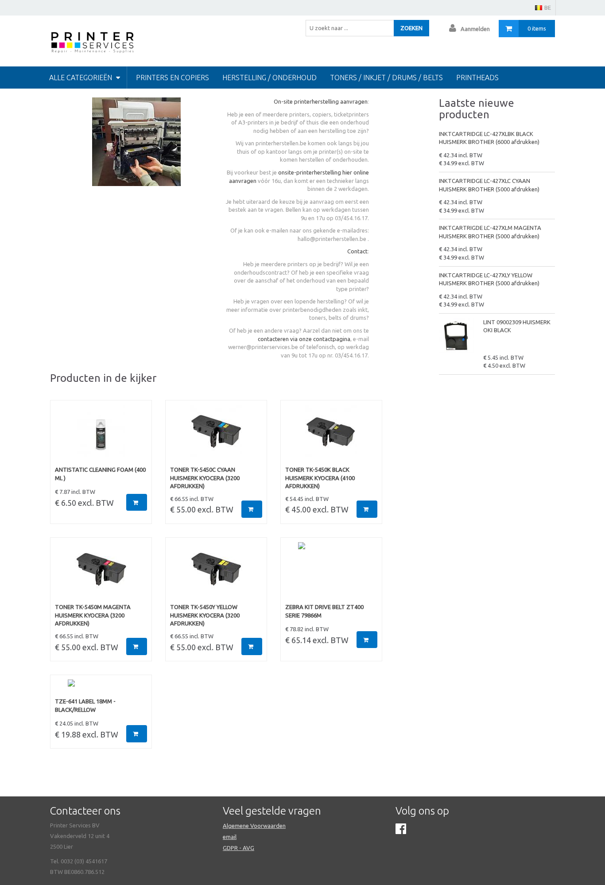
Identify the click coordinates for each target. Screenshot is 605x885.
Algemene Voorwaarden (254, 826)
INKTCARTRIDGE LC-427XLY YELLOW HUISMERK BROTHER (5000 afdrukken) (489, 279)
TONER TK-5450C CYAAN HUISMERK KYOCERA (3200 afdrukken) (205, 477)
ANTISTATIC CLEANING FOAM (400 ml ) (100, 473)
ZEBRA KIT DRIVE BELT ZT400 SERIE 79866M (324, 611)
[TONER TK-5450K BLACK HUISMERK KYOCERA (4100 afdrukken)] (331, 435)
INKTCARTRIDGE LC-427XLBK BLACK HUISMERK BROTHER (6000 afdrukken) (489, 138)
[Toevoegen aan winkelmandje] (136, 502)
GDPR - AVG (238, 848)
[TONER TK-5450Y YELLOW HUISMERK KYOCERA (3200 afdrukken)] (216, 572)
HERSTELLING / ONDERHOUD (269, 78)
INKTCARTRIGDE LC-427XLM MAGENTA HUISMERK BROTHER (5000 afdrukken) (490, 232)
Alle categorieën (81, 78)
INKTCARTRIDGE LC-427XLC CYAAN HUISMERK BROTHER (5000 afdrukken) (489, 185)
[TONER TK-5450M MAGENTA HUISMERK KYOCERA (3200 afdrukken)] (101, 572)
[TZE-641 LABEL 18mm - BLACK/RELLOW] (101, 688)
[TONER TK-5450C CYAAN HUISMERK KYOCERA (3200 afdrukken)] (216, 435)
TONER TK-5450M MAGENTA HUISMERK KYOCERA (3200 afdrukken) (93, 615)
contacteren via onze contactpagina (304, 339)
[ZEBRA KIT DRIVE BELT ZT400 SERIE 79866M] (331, 572)
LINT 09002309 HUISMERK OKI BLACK (517, 326)
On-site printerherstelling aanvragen (321, 101)
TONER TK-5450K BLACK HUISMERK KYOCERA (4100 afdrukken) (320, 477)
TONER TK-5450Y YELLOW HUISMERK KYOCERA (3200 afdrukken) (205, 615)
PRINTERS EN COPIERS (172, 78)
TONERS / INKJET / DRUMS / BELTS (386, 78)
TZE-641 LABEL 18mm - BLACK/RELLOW (85, 705)
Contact (357, 251)
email (230, 837)
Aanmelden (475, 29)
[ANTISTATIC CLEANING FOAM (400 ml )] (101, 435)
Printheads (477, 78)
